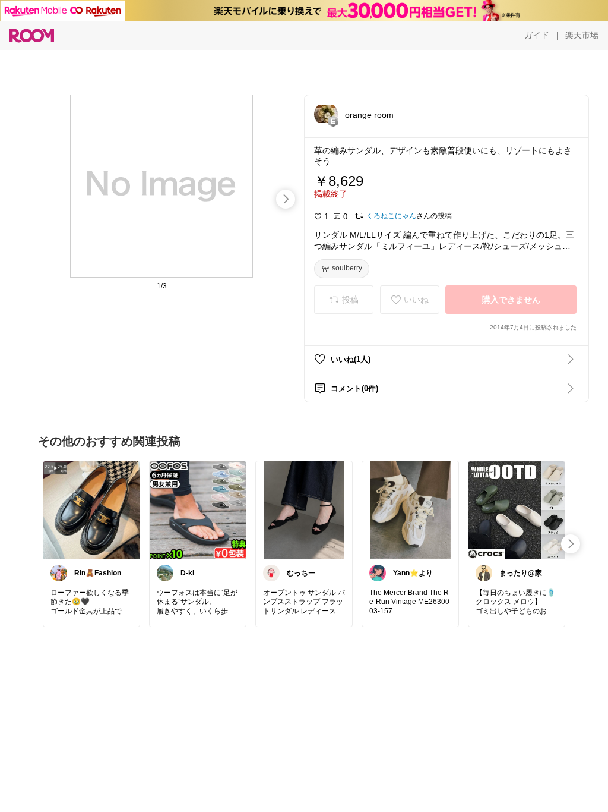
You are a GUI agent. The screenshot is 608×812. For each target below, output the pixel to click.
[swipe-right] (285, 199)
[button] (326, 114)
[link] (91, 509)
